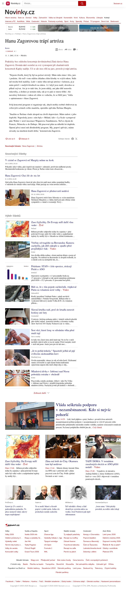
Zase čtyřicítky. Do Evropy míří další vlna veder (52, 223)
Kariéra (34, 581)
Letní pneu (77, 568)
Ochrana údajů (79, 581)
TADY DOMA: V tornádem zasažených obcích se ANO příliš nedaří (102, 464)
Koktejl (106, 18)
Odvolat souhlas (93, 581)
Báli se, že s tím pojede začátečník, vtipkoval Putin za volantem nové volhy (53, 288)
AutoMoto (20, 21)
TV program (95, 21)
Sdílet (69, 49)
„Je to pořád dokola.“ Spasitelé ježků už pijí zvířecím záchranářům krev (53, 352)
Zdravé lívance (69, 541)
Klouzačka (70, 564)
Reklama (26, 581)
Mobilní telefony (33, 568)
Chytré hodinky (110, 568)
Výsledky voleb (11, 541)
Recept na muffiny (71, 538)
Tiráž (41, 581)
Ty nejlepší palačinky (72, 534)
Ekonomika (90, 18)
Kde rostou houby (64, 560)
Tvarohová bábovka (71, 545)
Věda (28, 21)
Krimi (76, 18)
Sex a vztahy (35, 337)
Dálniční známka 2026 (111, 538)
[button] (17, 198)
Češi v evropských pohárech (97, 560)
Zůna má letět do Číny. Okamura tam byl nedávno (61, 462)
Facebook (9, 581)
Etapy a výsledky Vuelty (34, 538)
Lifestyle (99, 18)
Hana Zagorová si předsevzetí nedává (50, 191)
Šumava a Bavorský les (92, 541)
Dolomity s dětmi (89, 552)
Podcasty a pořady (55, 21)
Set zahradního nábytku (85, 564)
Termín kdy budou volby (14, 545)
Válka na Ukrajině (55, 18)
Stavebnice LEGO (49, 568)
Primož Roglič (30, 548)
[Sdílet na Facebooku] (72, 139)
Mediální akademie (52, 581)
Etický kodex (66, 581)
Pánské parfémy (62, 572)
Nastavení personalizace (110, 581)
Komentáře (68, 18)
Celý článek (97, 427)
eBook (60, 49)
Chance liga (48, 534)
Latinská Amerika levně (92, 548)
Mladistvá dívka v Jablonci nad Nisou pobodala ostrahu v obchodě (50, 373)
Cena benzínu (78, 560)
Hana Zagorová (28, 146)
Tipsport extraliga (51, 541)
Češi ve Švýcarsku (90, 545)
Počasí (86, 21)
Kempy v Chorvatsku (91, 534)
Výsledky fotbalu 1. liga (53, 538)
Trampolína (49, 564)
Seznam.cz (118, 3)
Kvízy (72, 21)
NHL (46, 552)
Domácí (29, 18)
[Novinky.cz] (20, 12)
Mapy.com (35, 560)
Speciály (79, 21)
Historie (44, 21)
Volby (35, 18)
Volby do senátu (11, 548)
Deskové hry (88, 568)
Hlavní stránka (10, 18)
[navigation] (3, 3)
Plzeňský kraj (36, 357)
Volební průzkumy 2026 (14, 538)
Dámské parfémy (64, 568)
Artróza (39, 146)
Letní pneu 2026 (109, 534)
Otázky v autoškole (110, 548)
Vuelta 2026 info (31, 534)
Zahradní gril (101, 564)
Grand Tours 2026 (32, 552)
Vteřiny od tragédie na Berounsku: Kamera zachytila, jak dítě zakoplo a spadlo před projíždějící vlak (52, 245)
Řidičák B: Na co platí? (111, 545)
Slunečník (60, 564)
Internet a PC (10, 21)
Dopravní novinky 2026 (112, 541)
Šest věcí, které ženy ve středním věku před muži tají (52, 332)
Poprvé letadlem (89, 538)
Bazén (25, 564)
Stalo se (21, 18)
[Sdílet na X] (76, 139)
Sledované (114, 21)
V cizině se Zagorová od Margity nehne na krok (29, 160)
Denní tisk (105, 21)
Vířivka (111, 564)
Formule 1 (48, 548)
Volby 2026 (9, 534)
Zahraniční (43, 18)
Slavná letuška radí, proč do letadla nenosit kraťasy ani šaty (52, 311)
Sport (66, 21)
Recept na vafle (70, 548)
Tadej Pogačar (30, 545)
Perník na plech (70, 552)
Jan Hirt (28, 541)
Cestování (35, 21)
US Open (47, 545)
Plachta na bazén (36, 564)
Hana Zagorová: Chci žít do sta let (22, 175)
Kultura (82, 18)
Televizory (99, 568)
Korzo (7, 48)
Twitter (18, 581)
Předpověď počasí (48, 560)
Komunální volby (11, 552)
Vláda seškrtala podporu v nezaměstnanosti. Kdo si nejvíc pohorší (83, 409)
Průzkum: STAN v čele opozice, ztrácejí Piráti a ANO (51, 268)
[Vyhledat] (82, 3)
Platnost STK (108, 552)
